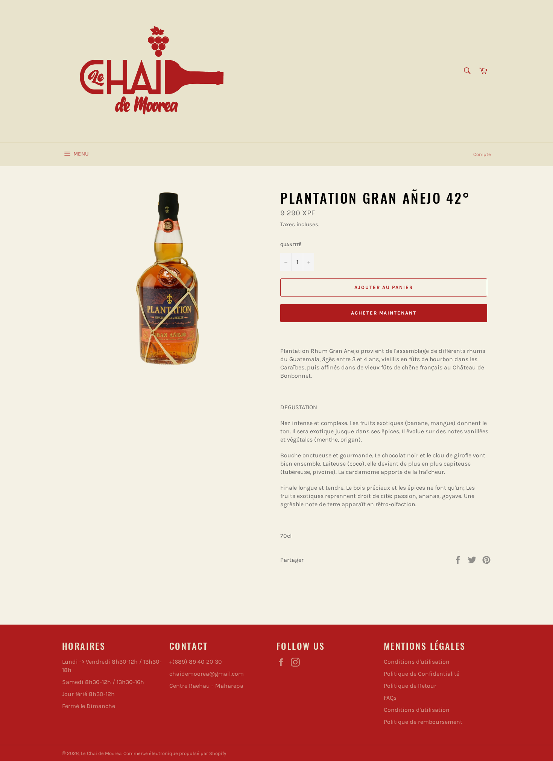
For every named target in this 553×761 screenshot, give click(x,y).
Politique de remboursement (423, 721)
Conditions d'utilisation (417, 661)
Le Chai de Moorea (101, 753)
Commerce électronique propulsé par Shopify (174, 753)
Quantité (290, 244)
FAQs (390, 697)
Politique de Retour (410, 685)
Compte (482, 154)
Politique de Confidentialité (421, 673)
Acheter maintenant (383, 313)
